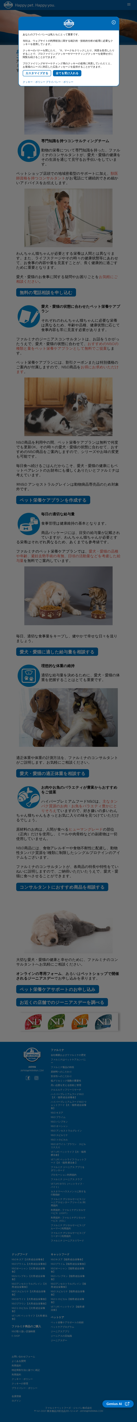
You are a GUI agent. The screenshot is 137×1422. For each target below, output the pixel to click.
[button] (118, 1404)
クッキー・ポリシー (34, 81)
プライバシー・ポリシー (59, 81)
